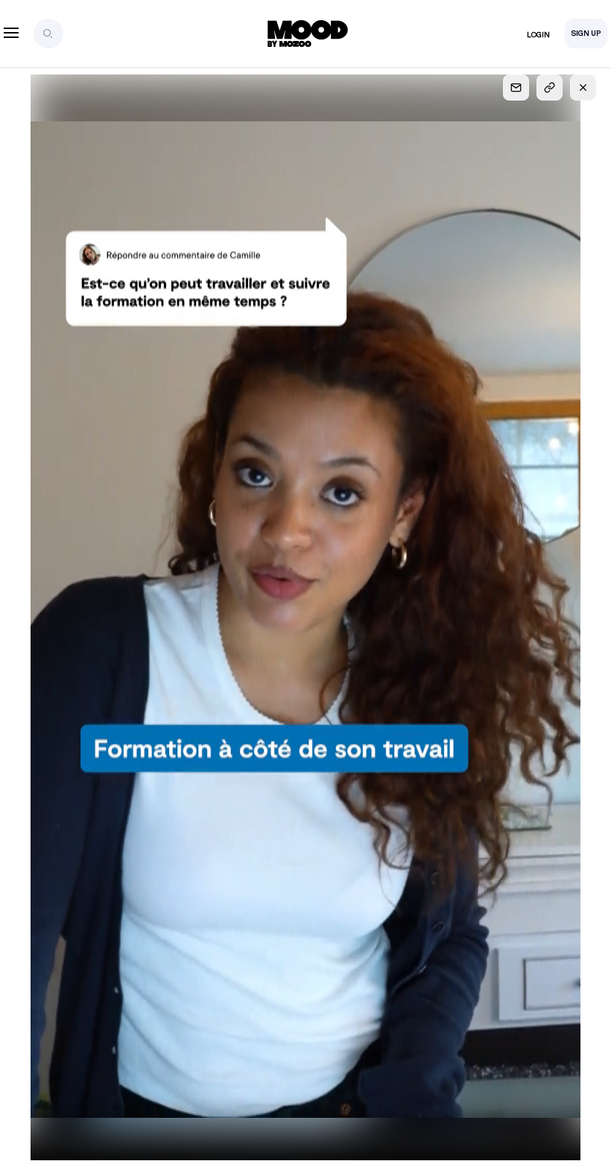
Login (538, 35)
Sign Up (586, 33)
